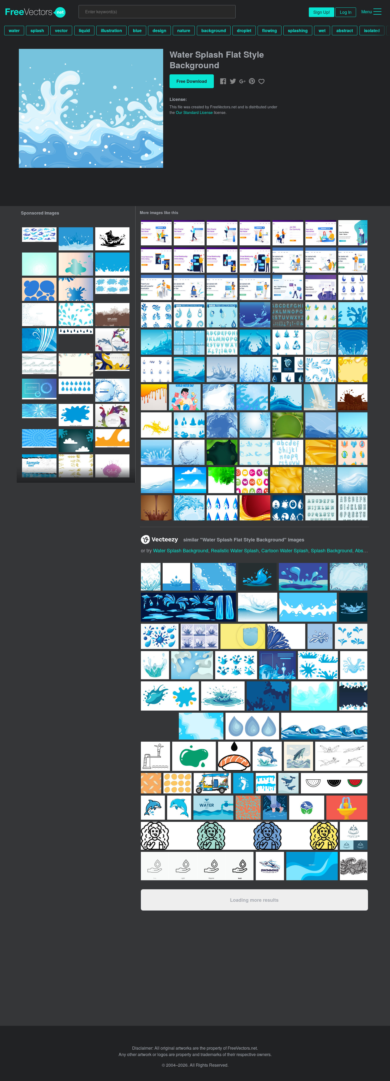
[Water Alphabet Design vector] (287, 452)
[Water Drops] (320, 342)
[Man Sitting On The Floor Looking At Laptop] (320, 260)
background (213, 30)
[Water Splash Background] (255, 314)
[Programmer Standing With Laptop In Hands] (352, 260)
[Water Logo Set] (352, 287)
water (14, 30)
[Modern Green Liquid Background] (287, 425)
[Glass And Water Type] (287, 314)
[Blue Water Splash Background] (218, 397)
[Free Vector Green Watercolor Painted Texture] (221, 480)
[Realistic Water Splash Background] (156, 480)
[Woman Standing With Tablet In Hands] (222, 287)
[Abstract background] (39, 465)
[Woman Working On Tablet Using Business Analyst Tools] (156, 287)
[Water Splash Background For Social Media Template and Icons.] (76, 264)
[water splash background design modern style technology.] (39, 390)
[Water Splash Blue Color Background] (352, 314)
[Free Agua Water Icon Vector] (320, 369)
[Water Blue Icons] (189, 425)
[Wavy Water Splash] (255, 342)
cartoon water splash (284, 550)
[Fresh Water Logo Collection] (287, 369)
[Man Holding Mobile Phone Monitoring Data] (287, 287)
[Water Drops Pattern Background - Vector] (319, 480)
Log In (346, 12)
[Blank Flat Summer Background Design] (76, 365)
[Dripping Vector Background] (154, 397)
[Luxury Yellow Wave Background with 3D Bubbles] (286, 480)
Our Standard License (194, 112)
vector (61, 30)
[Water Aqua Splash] (352, 342)
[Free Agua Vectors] (156, 369)
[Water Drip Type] (222, 342)
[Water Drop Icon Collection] (287, 342)
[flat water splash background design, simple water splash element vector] (76, 238)
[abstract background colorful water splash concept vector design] (39, 314)
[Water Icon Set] (352, 452)
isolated (372, 30)
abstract (344, 30)
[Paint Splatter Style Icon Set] (252, 480)
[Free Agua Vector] (320, 314)
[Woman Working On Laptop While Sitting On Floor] (189, 287)
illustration (111, 30)
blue (137, 30)
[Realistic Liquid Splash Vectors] (319, 397)
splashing (298, 30)
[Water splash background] (222, 369)
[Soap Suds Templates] (189, 342)
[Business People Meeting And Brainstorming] (320, 287)
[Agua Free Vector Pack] (222, 314)
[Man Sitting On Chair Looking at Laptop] (287, 260)
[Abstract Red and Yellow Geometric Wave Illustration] (255, 507)
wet (322, 30)
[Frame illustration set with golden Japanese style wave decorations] (76, 465)
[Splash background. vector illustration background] (112, 314)
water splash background (180, 550)
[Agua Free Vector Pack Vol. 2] (189, 314)
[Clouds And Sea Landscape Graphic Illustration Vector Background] (190, 480)
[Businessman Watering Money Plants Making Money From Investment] (352, 232)
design (159, 30)
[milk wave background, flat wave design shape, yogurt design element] (112, 264)
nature (183, 30)
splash (37, 30)
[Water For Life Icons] (222, 507)
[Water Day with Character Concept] (185, 397)
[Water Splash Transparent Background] (156, 452)
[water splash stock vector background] (39, 264)
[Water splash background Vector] (112, 390)
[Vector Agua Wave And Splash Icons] (255, 452)
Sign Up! (321, 12)
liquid (84, 30)
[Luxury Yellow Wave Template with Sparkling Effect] (320, 452)
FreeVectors (35, 12)
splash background (331, 550)
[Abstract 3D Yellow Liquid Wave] (352, 369)
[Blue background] (39, 339)
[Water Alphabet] (320, 507)
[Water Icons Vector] (287, 507)
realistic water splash (235, 550)
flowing (269, 30)
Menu (366, 11)
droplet (244, 30)
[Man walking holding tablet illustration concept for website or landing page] (189, 232)
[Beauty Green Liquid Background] (222, 452)
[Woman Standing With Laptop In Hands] (255, 287)
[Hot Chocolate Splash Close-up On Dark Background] (156, 507)
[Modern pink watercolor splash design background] (112, 465)
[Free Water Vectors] (156, 314)
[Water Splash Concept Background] (255, 425)
